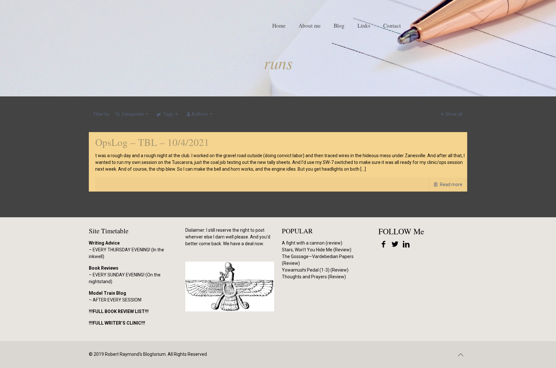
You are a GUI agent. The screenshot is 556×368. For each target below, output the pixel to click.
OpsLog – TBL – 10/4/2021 (152, 142)
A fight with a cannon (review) (312, 243)
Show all (453, 114)
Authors (199, 114)
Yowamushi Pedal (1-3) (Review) (315, 270)
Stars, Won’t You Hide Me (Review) (316, 249)
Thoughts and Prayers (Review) (314, 276)
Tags (168, 114)
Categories (133, 114)
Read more (451, 184)
